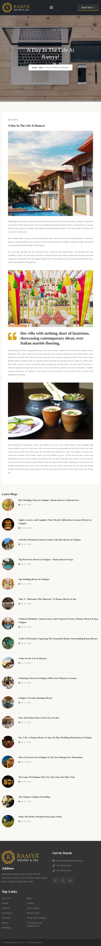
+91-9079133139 (63, 865)
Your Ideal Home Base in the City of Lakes (38, 718)
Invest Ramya (33, 908)
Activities (6, 918)
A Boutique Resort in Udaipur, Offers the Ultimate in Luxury (47, 678)
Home (34, 67)
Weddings (6, 928)
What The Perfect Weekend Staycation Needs (40, 816)
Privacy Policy (33, 913)
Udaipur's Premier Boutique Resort (35, 698)
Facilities (6, 908)
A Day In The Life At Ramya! (32, 658)
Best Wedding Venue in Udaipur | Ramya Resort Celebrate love (48, 500)
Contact (30, 903)
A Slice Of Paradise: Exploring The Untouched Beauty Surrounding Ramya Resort (57, 638)
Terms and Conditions (37, 918)
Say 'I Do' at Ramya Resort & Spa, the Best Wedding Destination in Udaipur (55, 737)
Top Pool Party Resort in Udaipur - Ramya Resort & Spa (45, 559)
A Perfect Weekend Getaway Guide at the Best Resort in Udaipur (49, 539)
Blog (41, 67)
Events (5, 923)
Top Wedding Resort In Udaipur (33, 579)
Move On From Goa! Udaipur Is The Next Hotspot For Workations (50, 757)
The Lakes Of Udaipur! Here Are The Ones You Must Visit (46, 777)
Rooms (5, 903)
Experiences (7, 913)
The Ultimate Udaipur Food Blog (34, 797)
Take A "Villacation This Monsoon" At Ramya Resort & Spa (47, 599)
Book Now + (88, 7)
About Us (6, 898)
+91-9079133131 (63, 870)
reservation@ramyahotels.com (69, 860)
